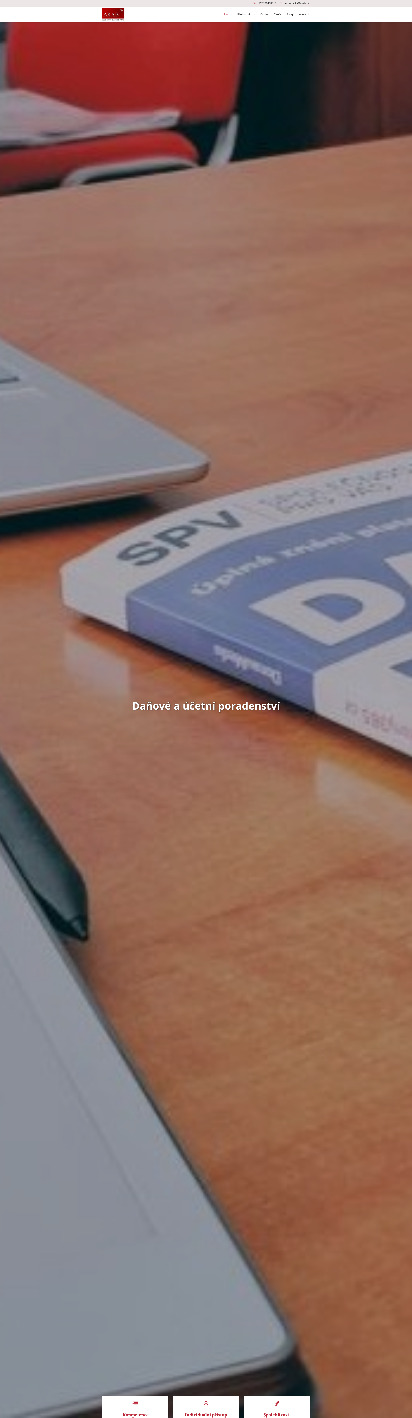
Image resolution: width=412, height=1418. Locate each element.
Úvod (227, 14)
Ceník (277, 14)
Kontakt (304, 14)
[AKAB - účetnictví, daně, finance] (113, 14)
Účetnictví (244, 14)
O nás (264, 14)
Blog (290, 14)
